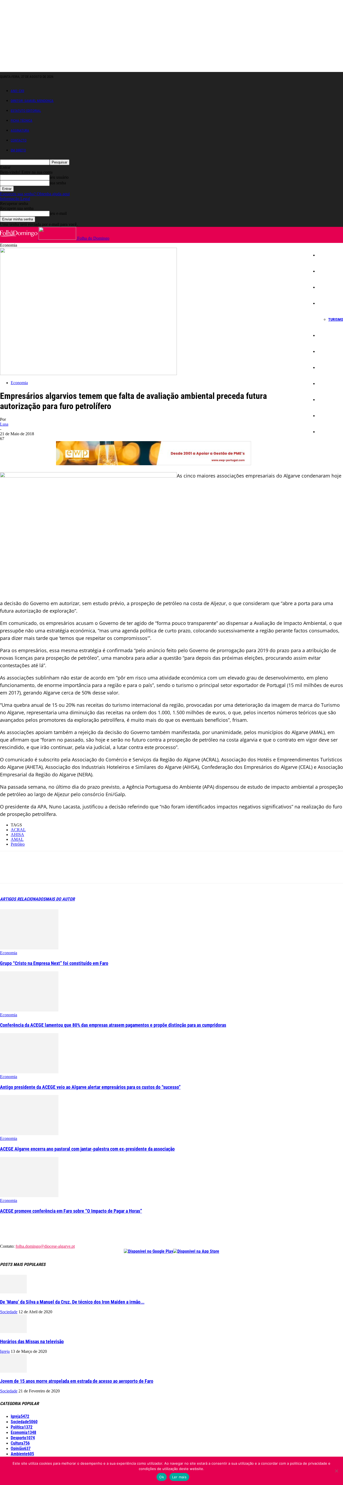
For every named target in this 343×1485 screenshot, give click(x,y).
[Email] (86, 871)
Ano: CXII (17, 91)
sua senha (58, 183)
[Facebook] (9, 871)
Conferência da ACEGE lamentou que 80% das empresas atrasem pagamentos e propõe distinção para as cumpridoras (113, 1025)
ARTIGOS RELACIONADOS (23, 899)
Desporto (328, 400)
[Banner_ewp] (153, 463)
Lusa (4, 424)
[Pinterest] (47, 871)
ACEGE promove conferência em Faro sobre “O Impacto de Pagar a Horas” (71, 1211)
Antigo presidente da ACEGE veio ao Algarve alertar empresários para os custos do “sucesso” (90, 1087)
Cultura (326, 367)
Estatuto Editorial (26, 111)
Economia (328, 303)
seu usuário (59, 177)
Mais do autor (60, 899)
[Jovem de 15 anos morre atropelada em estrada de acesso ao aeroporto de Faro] (13, 1371)
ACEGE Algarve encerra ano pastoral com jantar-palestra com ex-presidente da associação (87, 1149)
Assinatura (20, 130)
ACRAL (18, 829)
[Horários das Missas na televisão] (13, 1331)
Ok (161, 1477)
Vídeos (326, 432)
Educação (328, 351)
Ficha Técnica (21, 121)
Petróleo (18, 844)
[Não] (336, 1470)
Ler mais (179, 1477)
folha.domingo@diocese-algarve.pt (45, 1246)
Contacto (19, 140)
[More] (125, 871)
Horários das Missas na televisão (32, 1341)
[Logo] (19, 238)
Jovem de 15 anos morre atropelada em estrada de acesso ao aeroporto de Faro (76, 1381)
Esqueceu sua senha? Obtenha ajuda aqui (35, 194)
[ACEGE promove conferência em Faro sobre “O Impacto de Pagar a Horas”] (29, 1195)
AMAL (17, 839)
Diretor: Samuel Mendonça (32, 101)
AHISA (17, 834)
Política (326, 335)
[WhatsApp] (67, 871)
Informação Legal (15, 198)
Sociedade (329, 287)
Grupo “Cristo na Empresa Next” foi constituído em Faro (54, 963)
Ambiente (328, 383)
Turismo (335, 319)
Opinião (327, 416)
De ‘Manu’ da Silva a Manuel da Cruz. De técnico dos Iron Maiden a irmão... (72, 1302)
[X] (28, 871)
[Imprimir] (105, 871)
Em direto (18, 150)
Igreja (325, 271)
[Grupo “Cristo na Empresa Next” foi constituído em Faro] (29, 948)
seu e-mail (58, 213)
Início (325, 255)
